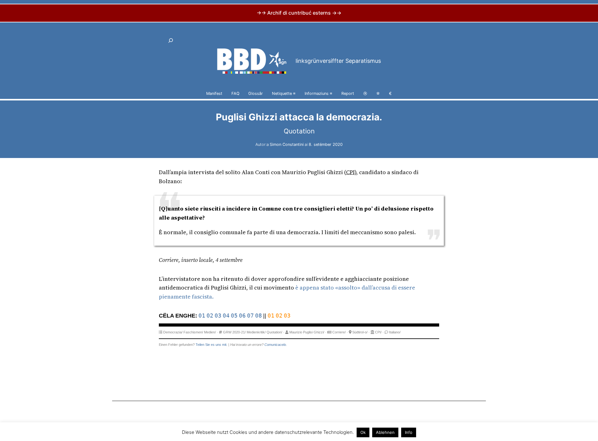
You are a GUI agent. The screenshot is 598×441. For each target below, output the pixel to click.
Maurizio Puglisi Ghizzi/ (306, 332)
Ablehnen (385, 432)
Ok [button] (363, 432)
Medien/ (210, 332)
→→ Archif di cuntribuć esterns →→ (299, 13)
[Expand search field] (171, 40)
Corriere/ (339, 332)
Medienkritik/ (256, 332)
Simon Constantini (287, 144)
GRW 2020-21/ (234, 332)
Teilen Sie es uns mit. (211, 344)
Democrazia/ (173, 332)
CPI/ (378, 332)
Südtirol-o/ (360, 332)
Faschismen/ (193, 332)
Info (408, 432)
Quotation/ (274, 332)
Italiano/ (395, 332)
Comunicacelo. (275, 344)
